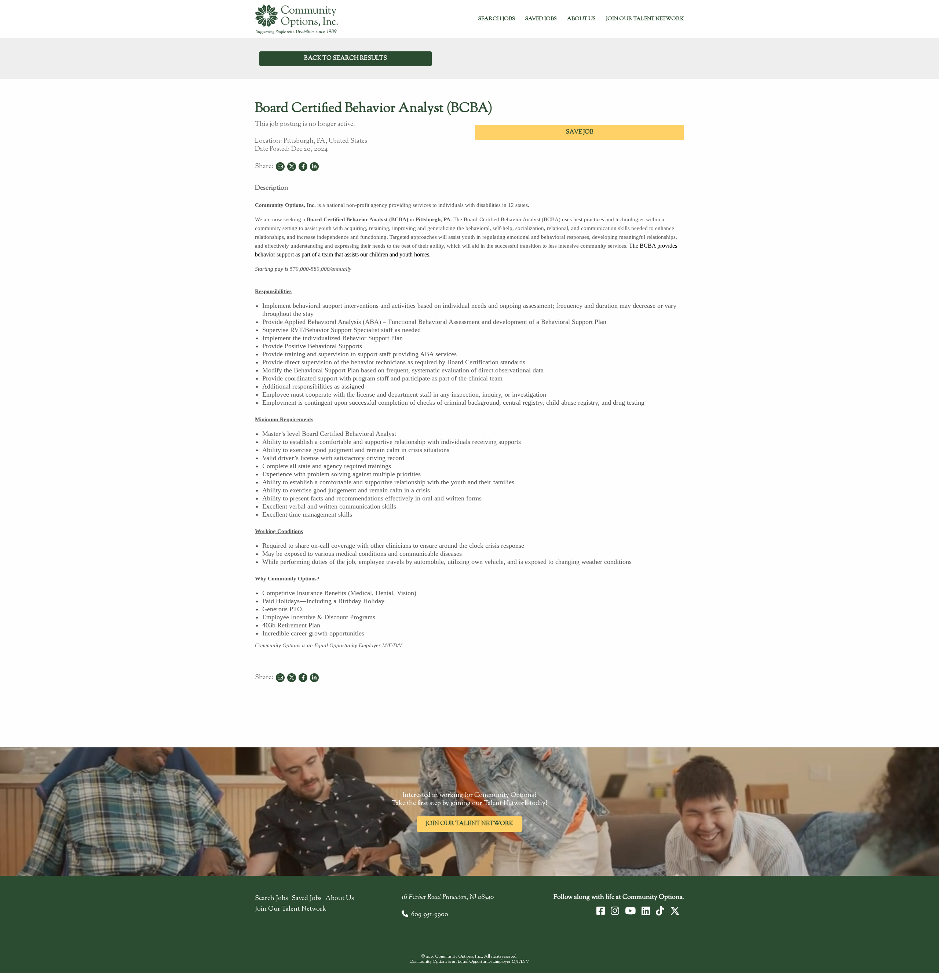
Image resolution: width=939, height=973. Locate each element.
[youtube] (630, 911)
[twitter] (675, 911)
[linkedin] (646, 911)
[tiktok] (660, 911)
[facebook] (600, 911)
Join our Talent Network (469, 824)
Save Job (579, 132)
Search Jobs (496, 19)
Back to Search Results (345, 58)
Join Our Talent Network (645, 19)
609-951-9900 (429, 914)
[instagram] (615, 911)
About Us (581, 19)
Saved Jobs (541, 19)
